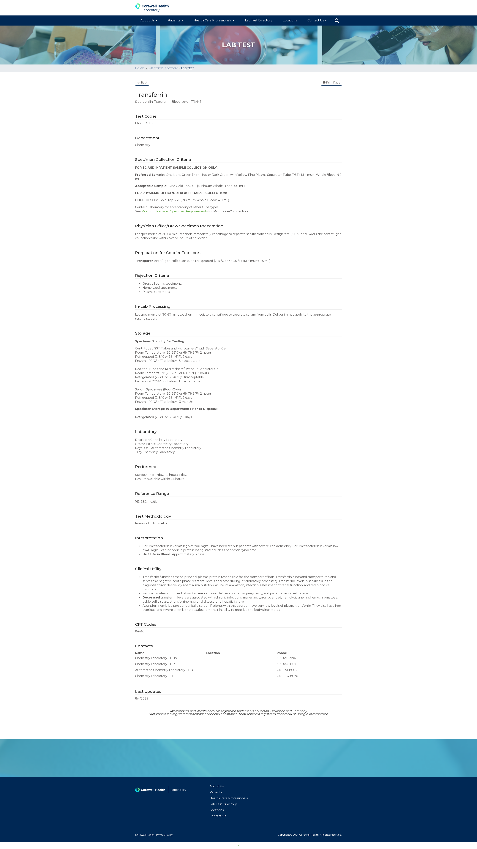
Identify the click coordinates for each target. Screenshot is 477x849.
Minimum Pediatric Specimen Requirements (174, 211)
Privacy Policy (164, 835)
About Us (147, 20)
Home (140, 68)
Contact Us (315, 20)
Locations (290, 20)
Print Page (332, 82)
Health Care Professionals (213, 20)
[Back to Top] (238, 845)
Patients (174, 20)
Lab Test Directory (258, 20)
